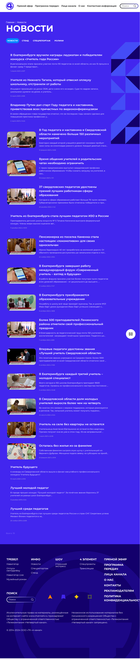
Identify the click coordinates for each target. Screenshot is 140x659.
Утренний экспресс (61, 565)
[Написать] (130, 334)
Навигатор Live (15, 575)
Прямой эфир (25, 6)
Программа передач (47, 6)
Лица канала (68, 6)
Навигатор (13, 564)
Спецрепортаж (41, 41)
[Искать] (135, 6)
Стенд (25, 41)
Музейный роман (17, 579)
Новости (21, 22)
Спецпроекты (87, 564)
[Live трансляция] (13, 645)
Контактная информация (102, 6)
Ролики (59, 41)
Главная (10, 22)
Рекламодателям (119, 590)
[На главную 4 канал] (10, 6)
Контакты (112, 585)
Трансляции (87, 568)
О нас (81, 6)
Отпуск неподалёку (13, 569)
